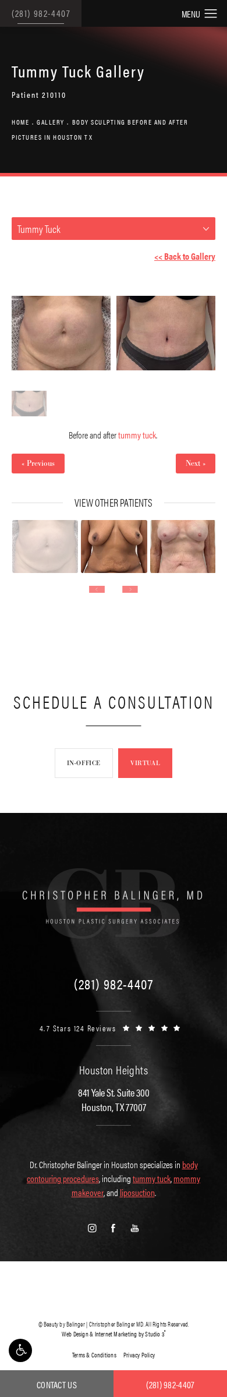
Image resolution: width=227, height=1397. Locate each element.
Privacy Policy (139, 1354)
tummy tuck (137, 434)
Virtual (145, 763)
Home (20, 121)
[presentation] (97, 589)
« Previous (38, 463)
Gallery (51, 121)
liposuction (137, 1192)
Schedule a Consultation (113, 701)
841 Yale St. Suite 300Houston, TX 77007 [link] (114, 1099)
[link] (113, 984)
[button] (20, 1350)
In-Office (84, 763)
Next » (195, 463)
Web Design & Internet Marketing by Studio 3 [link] (114, 1333)
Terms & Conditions (94, 1354)
